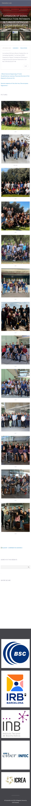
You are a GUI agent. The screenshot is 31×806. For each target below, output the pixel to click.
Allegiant (18, 800)
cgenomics (15, 48)
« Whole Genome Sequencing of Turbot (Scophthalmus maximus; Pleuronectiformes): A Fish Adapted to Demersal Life (15, 76)
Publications (23, 48)
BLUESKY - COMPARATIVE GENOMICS (12, 548)
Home (5, 29)
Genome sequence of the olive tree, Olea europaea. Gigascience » (14, 84)
